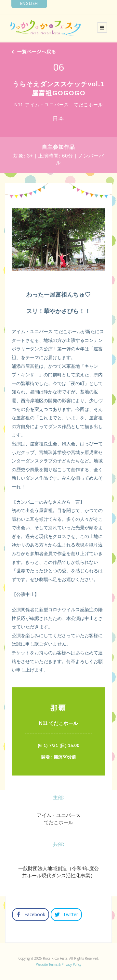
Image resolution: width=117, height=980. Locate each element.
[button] (19, 239)
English (29, 3)
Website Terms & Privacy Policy (58, 964)
